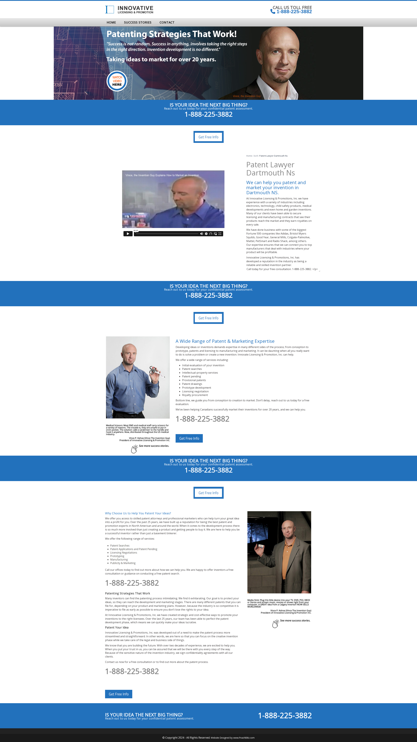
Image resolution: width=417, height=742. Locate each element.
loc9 (256, 155)
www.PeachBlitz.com (244, 737)
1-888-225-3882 (293, 11)
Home (249, 155)
